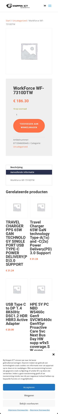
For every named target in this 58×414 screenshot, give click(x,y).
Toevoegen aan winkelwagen (29, 126)
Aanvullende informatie (22, 172)
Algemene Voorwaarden (18, 410)
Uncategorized (19, 20)
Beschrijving (16, 167)
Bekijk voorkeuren (29, 403)
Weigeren (29, 395)
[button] (53, 354)
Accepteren (29, 387)
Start (8, 20)
